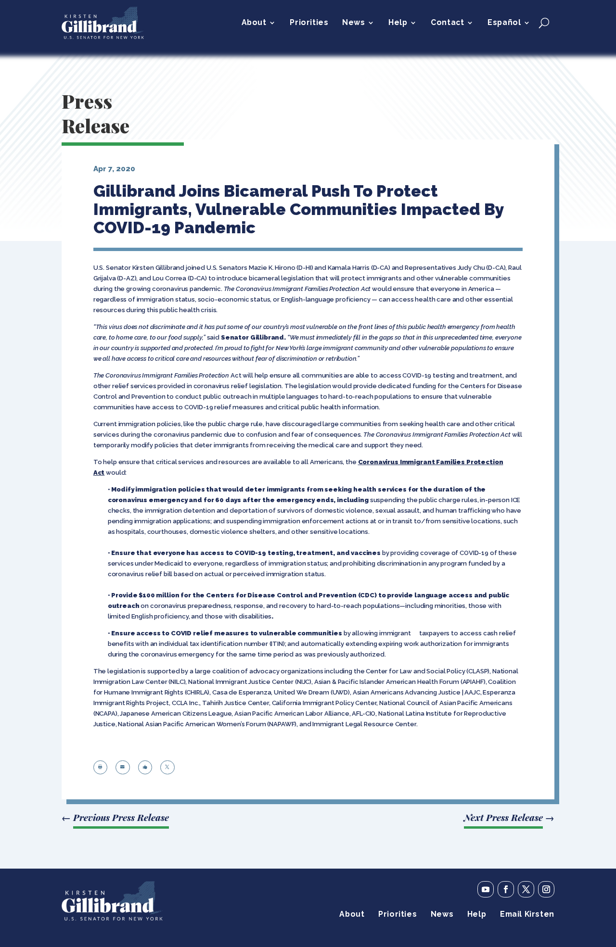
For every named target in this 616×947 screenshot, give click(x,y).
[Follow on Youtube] (485, 889)
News (353, 23)
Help (397, 23)
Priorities (309, 23)
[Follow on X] (526, 889)
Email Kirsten (527, 915)
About (254, 23)
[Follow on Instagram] (546, 889)
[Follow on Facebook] (506, 889)
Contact (447, 23)
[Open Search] (544, 22)
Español (504, 23)
